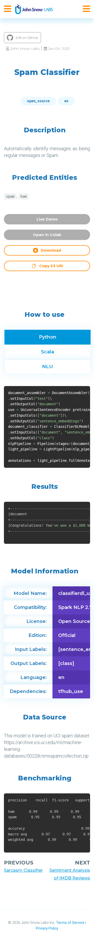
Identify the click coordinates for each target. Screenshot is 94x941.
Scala (47, 352)
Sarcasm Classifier (23, 870)
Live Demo (47, 219)
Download (51, 250)
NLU (47, 366)
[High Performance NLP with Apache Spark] (34, 9)
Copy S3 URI (51, 267)
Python (47, 337)
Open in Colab (47, 234)
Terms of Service (70, 923)
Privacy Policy (47, 928)
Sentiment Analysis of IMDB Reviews (69, 874)
